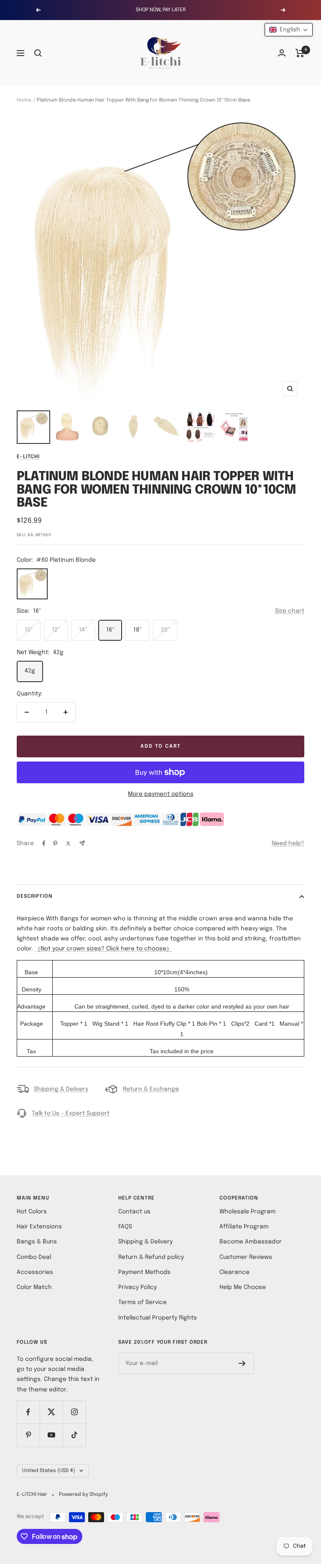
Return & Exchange (151, 1089)
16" (110, 630)
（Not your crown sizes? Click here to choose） (103, 949)
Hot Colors (32, 1212)
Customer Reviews (245, 1257)
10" (29, 630)
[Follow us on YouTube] (51, 1435)
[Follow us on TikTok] (74, 1435)
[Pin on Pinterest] (55, 843)
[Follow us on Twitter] (51, 1412)
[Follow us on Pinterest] (28, 1435)
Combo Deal (34, 1257)
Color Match (34, 1287)
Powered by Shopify (83, 1494)
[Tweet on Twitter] (68, 843)
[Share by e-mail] (82, 843)
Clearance (234, 1272)
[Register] (242, 1363)
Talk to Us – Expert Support (71, 1113)
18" (137, 630)
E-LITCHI (28, 456)
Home (24, 100)
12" (56, 630)
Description (35, 896)
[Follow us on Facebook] (28, 1412)
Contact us (134, 1212)
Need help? (288, 843)
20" (165, 630)
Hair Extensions (39, 1227)
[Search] (38, 53)
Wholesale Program (247, 1212)
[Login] (281, 52)
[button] (288, 29)
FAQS (125, 1227)
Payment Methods (144, 1272)
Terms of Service (142, 1302)
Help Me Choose (242, 1287)
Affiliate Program (243, 1227)
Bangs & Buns (37, 1242)
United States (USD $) (48, 1470)
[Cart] (300, 53)
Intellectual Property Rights (157, 1318)
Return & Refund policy (151, 1257)
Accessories (35, 1272)
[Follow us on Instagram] (74, 1412)
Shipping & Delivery (61, 1089)
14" (83, 630)
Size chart (289, 611)
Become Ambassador (250, 1242)
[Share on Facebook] (44, 843)
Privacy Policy (137, 1287)
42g (30, 671)
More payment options (161, 794)
